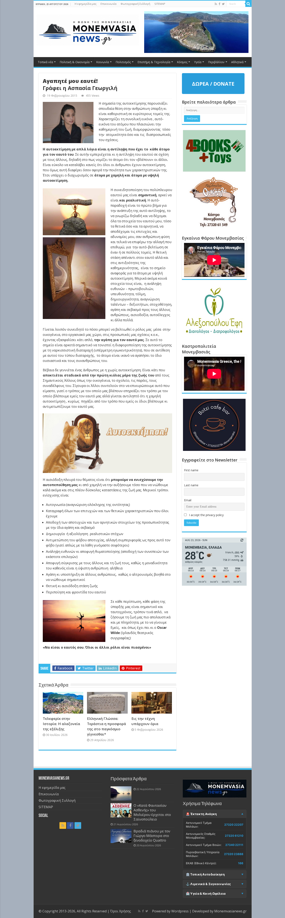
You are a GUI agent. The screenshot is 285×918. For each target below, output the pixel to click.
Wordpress (180, 911)
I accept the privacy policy (206, 515)
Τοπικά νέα (45, 62)
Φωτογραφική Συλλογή (135, 4)
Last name (191, 485)
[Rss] (215, 3)
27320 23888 (233, 854)
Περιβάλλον (216, 62)
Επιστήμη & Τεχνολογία (153, 62)
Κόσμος (182, 62)
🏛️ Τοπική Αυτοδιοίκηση (205, 874)
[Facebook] (219, 3)
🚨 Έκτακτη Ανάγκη (201, 814)
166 (240, 863)
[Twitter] (223, 3)
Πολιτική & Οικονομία (75, 62)
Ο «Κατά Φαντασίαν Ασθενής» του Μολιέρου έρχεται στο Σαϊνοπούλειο (152, 812)
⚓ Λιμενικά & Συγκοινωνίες (208, 884)
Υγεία (197, 62)
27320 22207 (233, 824)
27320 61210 (234, 835)
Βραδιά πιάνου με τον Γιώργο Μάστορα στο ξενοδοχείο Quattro (152, 836)
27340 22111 (234, 845)
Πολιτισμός (123, 62)
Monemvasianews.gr (230, 911)
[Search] (248, 4)
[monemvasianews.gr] (88, 29)
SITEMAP (159, 4)
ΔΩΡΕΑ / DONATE (213, 83)
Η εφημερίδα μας (85, 4)
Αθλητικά (237, 62)
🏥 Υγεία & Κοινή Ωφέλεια (206, 893)
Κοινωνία (102, 62)
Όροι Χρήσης (120, 911)
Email (187, 500)
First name (191, 470)
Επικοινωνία (108, 4)
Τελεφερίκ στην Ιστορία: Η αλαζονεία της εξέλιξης (61, 723)
